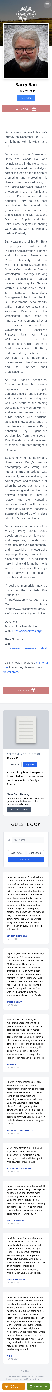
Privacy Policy (17, 1379)
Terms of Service (34, 1379)
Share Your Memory (18, 809)
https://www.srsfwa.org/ (27, 631)
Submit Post (26, 859)
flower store (10, 672)
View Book (14, 764)
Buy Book (30, 764)
